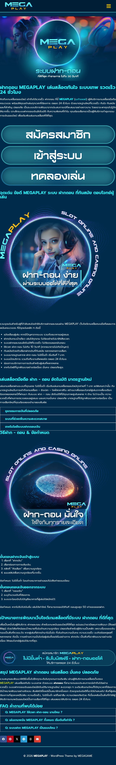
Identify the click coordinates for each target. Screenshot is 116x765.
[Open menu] (108, 6)
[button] (3, 739)
